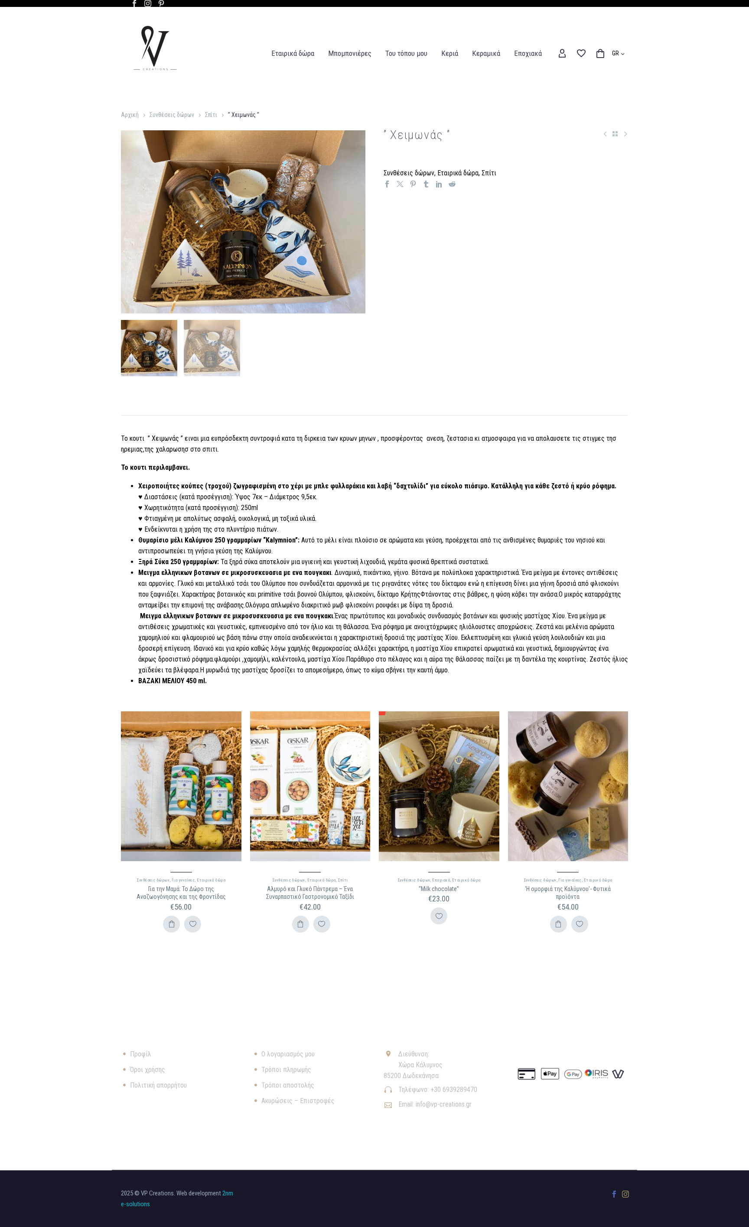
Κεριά (449, 53)
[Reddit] (452, 184)
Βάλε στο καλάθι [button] (171, 924)
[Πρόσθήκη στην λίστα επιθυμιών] (192, 924)
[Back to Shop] (615, 133)
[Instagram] (147, 3)
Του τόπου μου (406, 53)
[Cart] (600, 53)
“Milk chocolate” (439, 888)
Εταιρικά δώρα (292, 53)
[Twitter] (400, 184)
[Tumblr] (426, 184)
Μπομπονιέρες (349, 53)
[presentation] (132, 222)
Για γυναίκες (183, 880)
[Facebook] (134, 3)
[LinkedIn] (439, 184)
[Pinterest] (161, 3)
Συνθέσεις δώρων (172, 114)
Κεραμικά (486, 53)
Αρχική (130, 114)
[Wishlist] (581, 53)
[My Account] (562, 53)
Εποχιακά (528, 53)
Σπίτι (211, 114)
